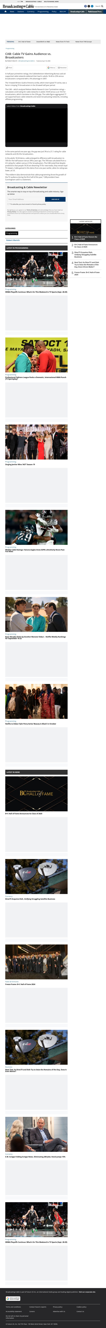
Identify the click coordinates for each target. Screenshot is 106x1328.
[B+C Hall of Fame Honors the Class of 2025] (85, 232)
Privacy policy (57, 1307)
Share (10, 68)
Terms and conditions (13, 1307)
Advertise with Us (59, 1311)
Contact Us (80, 1311)
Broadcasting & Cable (26, 61)
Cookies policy (81, 1307)
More (62, 11)
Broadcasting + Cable (34, 1)
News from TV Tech (62, 42)
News (12, 11)
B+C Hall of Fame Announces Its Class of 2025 (86, 246)
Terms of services (32, 210)
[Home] (5, 11)
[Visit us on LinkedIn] (92, 6)
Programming (43, 11)
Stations (20, 11)
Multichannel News (51, 1)
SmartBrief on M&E (43, 42)
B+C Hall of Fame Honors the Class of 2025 (85, 238)
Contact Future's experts (37, 1307)
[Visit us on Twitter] (89, 6)
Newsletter (63, 68)
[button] (99, 6)
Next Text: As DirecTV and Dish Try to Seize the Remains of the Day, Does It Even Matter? (86, 265)
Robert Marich (12, 61)
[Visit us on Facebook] (85, 6)
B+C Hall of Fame (24, 42)
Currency (30, 11)
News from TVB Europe (83, 42)
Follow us (52, 68)
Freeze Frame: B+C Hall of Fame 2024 (87, 274)
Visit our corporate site (87, 1292)
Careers (32, 1311)
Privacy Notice (11, 212)
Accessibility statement (14, 1311)
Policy (54, 11)
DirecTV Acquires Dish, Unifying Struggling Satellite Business (85, 255)
